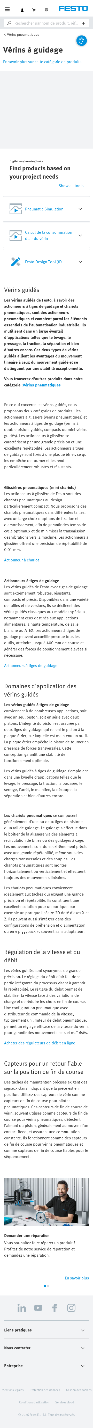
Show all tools (71, 185)
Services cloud (64, 1402)
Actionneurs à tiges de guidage (30, 665)
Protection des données (45, 1389)
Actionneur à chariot (21, 560)
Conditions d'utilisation (34, 1402)
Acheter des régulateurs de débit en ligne (39, 1043)
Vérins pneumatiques (23, 34)
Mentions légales (13, 1389)
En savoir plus (77, 1278)
